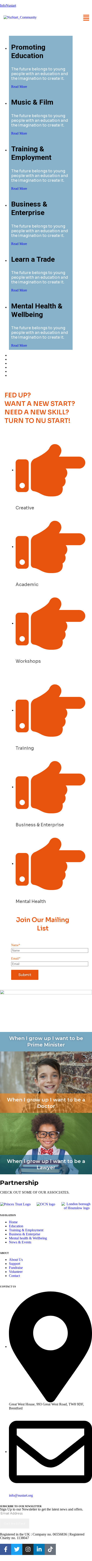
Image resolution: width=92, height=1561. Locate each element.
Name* (15, 945)
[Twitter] (16, 1549)
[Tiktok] (50, 1549)
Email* (15, 958)
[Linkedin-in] (39, 1549)
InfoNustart (8, 5)
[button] (86, 17)
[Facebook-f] (5, 1549)
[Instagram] (27, 1549)
